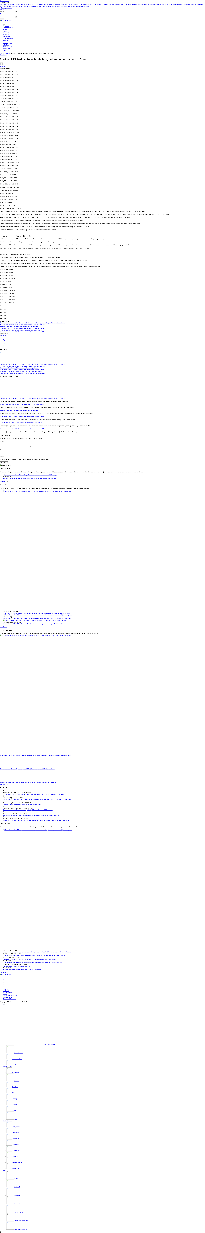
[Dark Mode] (0, 13)
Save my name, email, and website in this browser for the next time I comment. (25, 459)
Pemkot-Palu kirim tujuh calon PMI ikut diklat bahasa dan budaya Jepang (22, 328)
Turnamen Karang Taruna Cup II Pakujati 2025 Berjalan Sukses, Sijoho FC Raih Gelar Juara (27, 769)
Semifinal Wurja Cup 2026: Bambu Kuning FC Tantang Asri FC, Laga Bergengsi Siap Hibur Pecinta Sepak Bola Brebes (35, 755)
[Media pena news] (6, 8)
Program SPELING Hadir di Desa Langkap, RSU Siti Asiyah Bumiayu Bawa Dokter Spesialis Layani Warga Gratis (36, 613)
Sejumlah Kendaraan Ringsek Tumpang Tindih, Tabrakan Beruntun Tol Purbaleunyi (28, 810)
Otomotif (6, 33)
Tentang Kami (7, 997)
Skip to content (4, 1)
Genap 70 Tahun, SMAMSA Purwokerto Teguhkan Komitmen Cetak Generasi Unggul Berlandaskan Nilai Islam (36, 820)
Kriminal (5, 29)
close (2, 18)
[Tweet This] (4, 341)
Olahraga (6, 35)
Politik (5, 31)
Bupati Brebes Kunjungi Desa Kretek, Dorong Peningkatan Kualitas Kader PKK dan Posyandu (31, 815)
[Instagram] (3, 983)
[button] (16, 11)
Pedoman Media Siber (10, 996)
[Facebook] (3, 977)
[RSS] (3, 986)
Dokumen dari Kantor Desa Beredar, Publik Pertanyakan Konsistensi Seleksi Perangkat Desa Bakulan (34, 794)
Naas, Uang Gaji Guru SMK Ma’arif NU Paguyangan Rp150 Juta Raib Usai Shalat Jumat (29, 959)
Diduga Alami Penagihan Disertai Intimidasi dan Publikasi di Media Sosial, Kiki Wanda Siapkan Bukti (82, 4)
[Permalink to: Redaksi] (1, 64)
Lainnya (5, 40)
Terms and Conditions (9, 999)
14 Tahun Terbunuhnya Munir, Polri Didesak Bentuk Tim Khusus (22, 969)
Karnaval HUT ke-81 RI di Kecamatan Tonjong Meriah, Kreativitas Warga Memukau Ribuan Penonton (59, 6)
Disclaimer (6, 994)
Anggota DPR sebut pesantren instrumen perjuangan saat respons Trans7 (22, 325)
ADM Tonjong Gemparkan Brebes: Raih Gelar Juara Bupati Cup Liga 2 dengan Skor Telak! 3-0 (28, 782)
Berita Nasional (8, 27)
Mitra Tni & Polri (8, 46)
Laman (5, 1170)
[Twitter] (3, 979)
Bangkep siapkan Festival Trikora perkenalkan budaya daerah (19, 326)
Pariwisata (6, 48)
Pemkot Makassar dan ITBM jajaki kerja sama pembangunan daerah (21, 330)
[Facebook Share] (3, 338)
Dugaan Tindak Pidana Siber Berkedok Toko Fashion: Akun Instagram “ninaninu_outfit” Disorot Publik (34, 624)
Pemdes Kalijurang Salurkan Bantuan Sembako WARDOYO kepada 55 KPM (134, 4)
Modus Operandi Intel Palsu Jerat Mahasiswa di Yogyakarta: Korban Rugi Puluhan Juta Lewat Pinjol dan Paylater (37, 618)
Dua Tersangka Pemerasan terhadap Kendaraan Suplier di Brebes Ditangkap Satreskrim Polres (32, 962)
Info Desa (6, 45)
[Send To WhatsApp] (3, 346)
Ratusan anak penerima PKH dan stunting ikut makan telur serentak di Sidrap (23, 332)
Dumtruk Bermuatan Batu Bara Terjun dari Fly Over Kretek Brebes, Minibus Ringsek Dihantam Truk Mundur (32, 323)
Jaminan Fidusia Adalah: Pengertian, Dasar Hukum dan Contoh (22, 804)
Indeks (2, 10)
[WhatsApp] (3, 984)
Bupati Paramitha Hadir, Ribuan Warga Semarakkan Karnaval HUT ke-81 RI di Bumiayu (26, 4)
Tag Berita (6, 36)
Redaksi (2, 66)
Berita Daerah (7, 1121)
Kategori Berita (7, 1066)
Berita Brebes (7, 43)
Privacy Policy (7, 992)
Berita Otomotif (8, 38)
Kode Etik (6, 991)
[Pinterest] (3, 981)
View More (3, 481)
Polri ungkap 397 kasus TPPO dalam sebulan (16, 966)
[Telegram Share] (3, 344)
